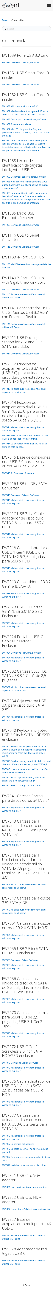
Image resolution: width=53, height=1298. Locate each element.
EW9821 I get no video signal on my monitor (24, 1187)
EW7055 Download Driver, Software (20, 960)
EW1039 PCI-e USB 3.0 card (25, 55)
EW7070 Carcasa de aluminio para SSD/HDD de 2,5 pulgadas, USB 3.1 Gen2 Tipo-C (26, 1019)
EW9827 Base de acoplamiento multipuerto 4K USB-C (26, 1224)
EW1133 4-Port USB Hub (23, 257)
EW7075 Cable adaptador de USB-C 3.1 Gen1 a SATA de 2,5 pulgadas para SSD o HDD (26, 1088)
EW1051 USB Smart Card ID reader (25, 75)
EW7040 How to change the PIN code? (21, 785)
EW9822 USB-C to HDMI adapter (22, 1199)
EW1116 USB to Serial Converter (20, 237)
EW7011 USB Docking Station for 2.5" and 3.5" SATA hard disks (22, 342)
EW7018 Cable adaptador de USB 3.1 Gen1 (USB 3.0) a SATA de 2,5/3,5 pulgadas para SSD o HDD (26, 554)
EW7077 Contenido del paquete (18, 1143)
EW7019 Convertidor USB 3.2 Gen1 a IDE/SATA (26, 584)
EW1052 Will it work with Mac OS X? (20, 106)
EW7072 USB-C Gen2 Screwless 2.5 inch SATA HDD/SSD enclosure (22, 1051)
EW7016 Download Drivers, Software (20, 495)
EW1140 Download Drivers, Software (20, 289)
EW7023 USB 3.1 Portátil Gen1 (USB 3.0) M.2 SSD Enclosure (22, 611)
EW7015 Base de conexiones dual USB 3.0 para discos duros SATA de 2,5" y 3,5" (26, 462)
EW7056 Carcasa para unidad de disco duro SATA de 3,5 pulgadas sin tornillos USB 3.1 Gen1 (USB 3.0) (25, 985)
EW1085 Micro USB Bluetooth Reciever (18, 215)
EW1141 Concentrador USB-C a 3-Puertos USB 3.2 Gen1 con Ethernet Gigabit (26, 312)
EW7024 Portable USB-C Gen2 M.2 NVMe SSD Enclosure (22, 641)
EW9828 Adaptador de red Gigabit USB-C (24, 1251)
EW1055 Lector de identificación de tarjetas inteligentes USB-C (22, 165)
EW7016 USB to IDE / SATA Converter (24, 486)
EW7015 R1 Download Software (18, 473)
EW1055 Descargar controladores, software (24, 176)
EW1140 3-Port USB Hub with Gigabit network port (23, 280)
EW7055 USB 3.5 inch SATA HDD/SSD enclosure (25, 951)
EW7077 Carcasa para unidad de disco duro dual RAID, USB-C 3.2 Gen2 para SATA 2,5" (24, 1122)
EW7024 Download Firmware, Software (21, 652)
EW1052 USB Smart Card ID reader (25, 97)
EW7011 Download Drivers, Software (20, 353)
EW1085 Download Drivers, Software (20, 224)
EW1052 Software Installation (17, 124)
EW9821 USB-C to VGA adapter (21, 1177)
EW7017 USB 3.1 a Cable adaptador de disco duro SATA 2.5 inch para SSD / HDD (23, 520)
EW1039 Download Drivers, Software (20, 62)
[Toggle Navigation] (48, 5)
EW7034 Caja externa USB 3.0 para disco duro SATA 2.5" (24, 705)
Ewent (5, 20)
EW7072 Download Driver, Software (20, 1062)
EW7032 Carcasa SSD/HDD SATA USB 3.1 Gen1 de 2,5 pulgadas (24, 676)
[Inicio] (11, 5)
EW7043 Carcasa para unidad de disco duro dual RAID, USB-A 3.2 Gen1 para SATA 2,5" (24, 828)
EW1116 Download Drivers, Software (20, 246)
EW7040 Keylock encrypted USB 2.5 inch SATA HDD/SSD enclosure (26, 735)
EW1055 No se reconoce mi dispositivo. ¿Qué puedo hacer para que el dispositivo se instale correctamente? (25, 185)
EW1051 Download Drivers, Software (20, 84)
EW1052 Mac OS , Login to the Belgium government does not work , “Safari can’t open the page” (25, 132)
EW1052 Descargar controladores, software (24, 119)
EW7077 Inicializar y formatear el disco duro (24, 1165)
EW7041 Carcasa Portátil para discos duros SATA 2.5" (25, 798)
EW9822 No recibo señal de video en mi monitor (26, 1209)
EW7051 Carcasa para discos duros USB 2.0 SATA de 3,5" (26, 925)
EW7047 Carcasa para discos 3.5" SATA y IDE (26, 900)
